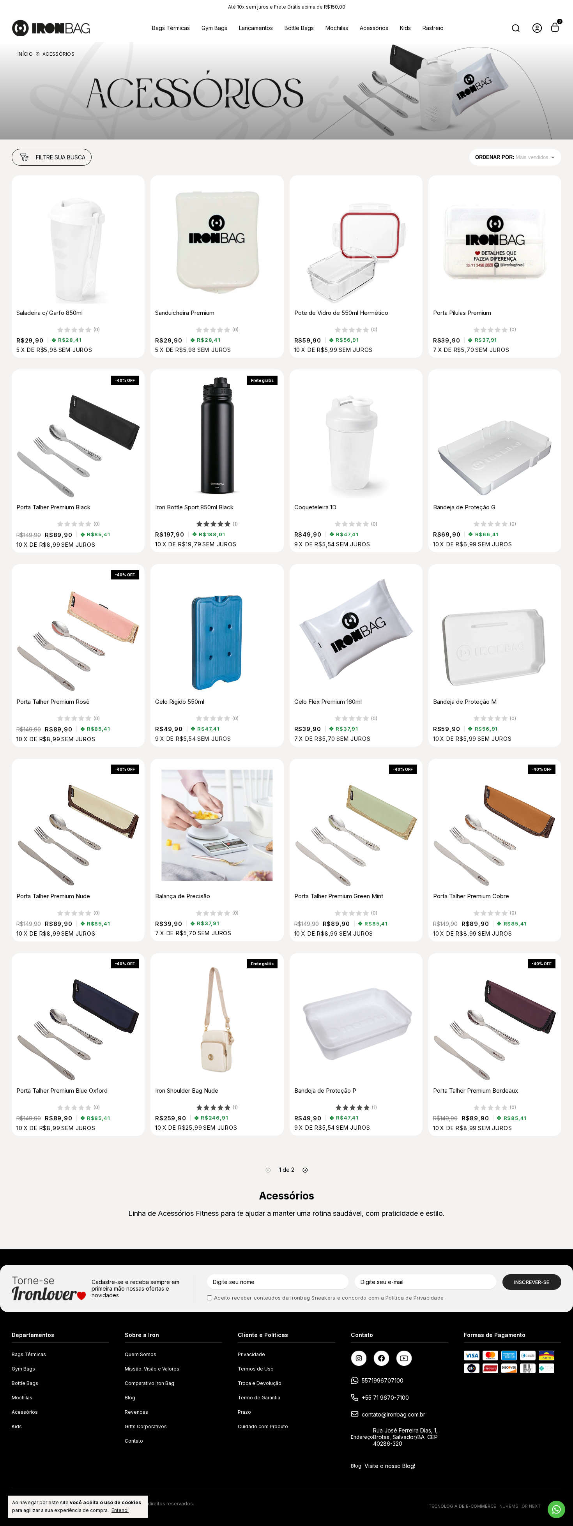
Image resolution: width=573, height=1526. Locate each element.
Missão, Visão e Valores (152, 1369)
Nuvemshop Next (520, 1506)
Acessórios (374, 28)
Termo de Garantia (259, 1398)
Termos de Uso (256, 1369)
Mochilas (336, 28)
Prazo (244, 1412)
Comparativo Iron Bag (149, 1383)
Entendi (120, 1510)
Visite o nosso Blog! (389, 1465)
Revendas (136, 1412)
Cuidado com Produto (263, 1426)
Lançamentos (256, 28)
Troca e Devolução (259, 1383)
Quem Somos (140, 1354)
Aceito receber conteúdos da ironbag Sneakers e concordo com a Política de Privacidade (329, 1297)
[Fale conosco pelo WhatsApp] (556, 1509)
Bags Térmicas (171, 28)
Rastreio (433, 28)
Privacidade (251, 1354)
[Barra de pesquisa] (515, 28)
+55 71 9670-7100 (385, 1397)
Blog (130, 1398)
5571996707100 (382, 1380)
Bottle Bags (299, 28)
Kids (405, 28)
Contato (134, 1441)
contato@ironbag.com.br (393, 1414)
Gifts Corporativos (146, 1426)
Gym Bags (214, 28)
